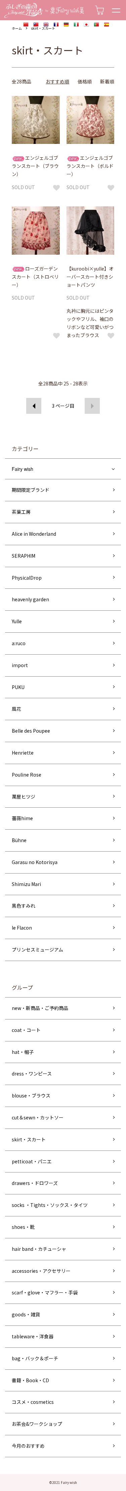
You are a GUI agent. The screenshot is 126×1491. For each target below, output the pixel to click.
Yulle (17, 621)
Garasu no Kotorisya (34, 862)
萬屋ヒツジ (23, 796)
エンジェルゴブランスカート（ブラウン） (35, 165)
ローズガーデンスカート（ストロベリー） (35, 276)
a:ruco (19, 643)
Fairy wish (22, 468)
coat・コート (26, 1030)
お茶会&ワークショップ (37, 1423)
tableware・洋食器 (32, 1336)
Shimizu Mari (26, 884)
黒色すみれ (23, 905)
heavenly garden (30, 599)
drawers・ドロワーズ (35, 1183)
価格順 (85, 81)
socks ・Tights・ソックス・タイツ (50, 1205)
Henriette (23, 752)
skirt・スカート (43, 28)
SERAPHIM (23, 555)
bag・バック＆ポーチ (35, 1358)
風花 (16, 708)
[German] (66, 25)
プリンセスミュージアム (37, 949)
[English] (46, 25)
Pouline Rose (26, 774)
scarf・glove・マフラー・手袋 (45, 1292)
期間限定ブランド (30, 489)
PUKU (18, 687)
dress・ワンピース (32, 1073)
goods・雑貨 (26, 1314)
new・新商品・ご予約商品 (40, 1008)
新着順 (107, 81)
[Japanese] (86, 25)
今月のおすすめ (28, 1445)
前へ (33, 406)
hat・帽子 (23, 1051)
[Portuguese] (96, 25)
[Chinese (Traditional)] (36, 25)
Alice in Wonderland (34, 533)
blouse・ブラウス (31, 1095)
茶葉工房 (21, 511)
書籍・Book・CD (30, 1380)
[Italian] (76, 25)
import (20, 665)
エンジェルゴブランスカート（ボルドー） (90, 165)
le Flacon (22, 927)
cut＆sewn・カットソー (38, 1117)
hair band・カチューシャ (39, 1248)
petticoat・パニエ (32, 1161)
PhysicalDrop (27, 577)
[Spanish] (106, 25)
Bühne (19, 840)
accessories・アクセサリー (41, 1270)
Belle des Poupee (31, 730)
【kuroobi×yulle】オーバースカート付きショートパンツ (90, 276)
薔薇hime (22, 818)
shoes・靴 (23, 1226)
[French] (56, 25)
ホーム (17, 28)
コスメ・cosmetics (33, 1401)
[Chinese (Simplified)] (26, 25)
